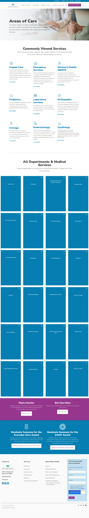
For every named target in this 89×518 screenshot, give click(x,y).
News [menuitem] (67, 1)
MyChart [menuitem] (72, 1)
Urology (14, 127)
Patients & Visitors (58, 5)
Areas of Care (45, 5)
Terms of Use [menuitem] (4, 505)
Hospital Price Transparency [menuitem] (51, 481)
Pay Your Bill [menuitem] (57, 1)
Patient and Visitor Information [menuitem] (31, 481)
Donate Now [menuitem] (78, 1)
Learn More (12, 82)
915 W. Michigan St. (7, 472)
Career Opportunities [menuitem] (50, 478)
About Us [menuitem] (47, 466)
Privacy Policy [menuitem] (11, 505)
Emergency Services (39, 69)
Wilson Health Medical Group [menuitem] (52, 475)
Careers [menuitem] (63, 1)
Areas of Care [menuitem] (27, 469)
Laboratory (39, 99)
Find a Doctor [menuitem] (27, 466)
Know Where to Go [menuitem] (28, 472)
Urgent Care (16, 67)
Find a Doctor (26, 5)
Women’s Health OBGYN (67, 69)
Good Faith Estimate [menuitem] (50, 484)
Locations (36, 5)
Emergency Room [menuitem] (28, 475)
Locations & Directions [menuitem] (50, 469)
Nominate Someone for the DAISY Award (62, 447)
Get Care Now (63, 402)
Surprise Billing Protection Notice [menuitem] (53, 483)
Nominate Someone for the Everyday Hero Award (26, 445)
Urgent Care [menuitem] (26, 478)
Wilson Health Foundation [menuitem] (51, 472)
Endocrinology (41, 127)
